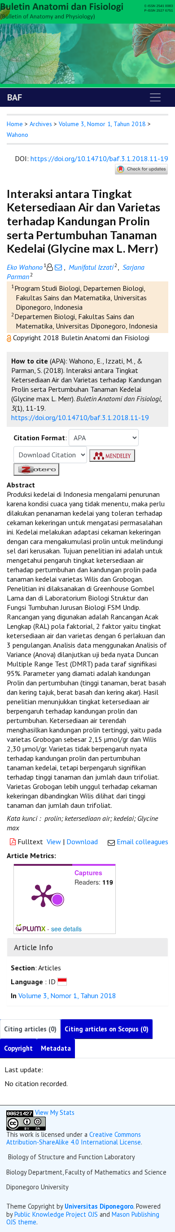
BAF (14, 97)
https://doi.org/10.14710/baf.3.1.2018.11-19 (99, 158)
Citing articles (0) (30, 1029)
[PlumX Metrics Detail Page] (43, 895)
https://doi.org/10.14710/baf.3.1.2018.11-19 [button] (80, 417)
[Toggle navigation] (155, 97)
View (54, 841)
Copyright (18, 1048)
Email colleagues (142, 841)
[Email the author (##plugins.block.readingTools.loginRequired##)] (58, 267)
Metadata (56, 1048)
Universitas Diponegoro (99, 1206)
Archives (41, 124)
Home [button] (15, 124)
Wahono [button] (17, 135)
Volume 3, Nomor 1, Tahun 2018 (102, 124)
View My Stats (54, 1112)
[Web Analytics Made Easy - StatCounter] (19, 1112)
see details (66, 928)
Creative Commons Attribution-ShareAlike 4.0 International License (73, 1138)
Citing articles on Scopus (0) (107, 1029)
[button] (10, 337)
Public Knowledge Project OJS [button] (56, 1214)
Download (82, 841)
